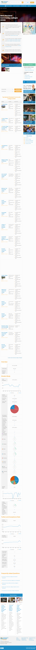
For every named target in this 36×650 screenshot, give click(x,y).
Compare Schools (24, 640)
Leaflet (30, 34)
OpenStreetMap (33, 34)
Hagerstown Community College (3, 291)
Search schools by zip (28, 68)
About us (17, 639)
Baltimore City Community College (4, 190)
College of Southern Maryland (3, 226)
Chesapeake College (3, 213)
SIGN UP (32, 2)
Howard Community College (3, 315)
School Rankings (31, 640)
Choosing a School (28, 143)
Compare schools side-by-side (29, 70)
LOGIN (28, 2)
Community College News (29, 140)
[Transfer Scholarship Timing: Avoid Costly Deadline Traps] (3, 600)
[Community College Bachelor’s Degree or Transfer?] (11, 600)
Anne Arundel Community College (4, 175)
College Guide (23, 639)
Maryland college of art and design (4, 326)
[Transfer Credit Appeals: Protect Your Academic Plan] (19, 600)
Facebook (3, 648)
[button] (28, 25)
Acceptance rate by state (28, 76)
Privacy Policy (33, 648)
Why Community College (29, 142)
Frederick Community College (3, 250)
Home (17, 638)
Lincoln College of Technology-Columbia (13, 41)
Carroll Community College (3, 202)
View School (18, 89)
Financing (26, 137)
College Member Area (32, 638)
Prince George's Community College (4, 334)
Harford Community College (3, 303)
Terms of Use (28, 648)
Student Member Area (24, 638)
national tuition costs (14, 35)
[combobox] (15, 2)
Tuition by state (27, 75)
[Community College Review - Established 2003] (4, 2)
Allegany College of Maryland (4, 160)
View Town (18, 91)
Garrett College (4, 275)
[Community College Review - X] (1, 648)
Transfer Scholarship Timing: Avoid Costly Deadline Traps (3, 608)
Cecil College (10, 39)
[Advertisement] (11, 138)
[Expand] (24, 26)
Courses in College (28, 139)
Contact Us (30, 639)
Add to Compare (5, 109)
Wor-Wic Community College (3, 346)
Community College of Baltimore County (4, 238)
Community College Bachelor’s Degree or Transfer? (11, 608)
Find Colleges (18, 640)
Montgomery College (4, 146)
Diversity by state (27, 78)
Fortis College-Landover (17, 39)
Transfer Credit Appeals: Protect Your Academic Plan (19, 608)
